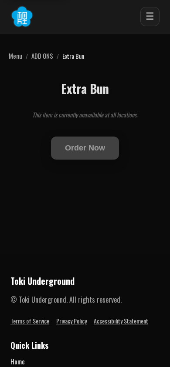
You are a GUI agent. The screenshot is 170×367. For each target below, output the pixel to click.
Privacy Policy (71, 320)
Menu (15, 55)
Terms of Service (29, 320)
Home (17, 361)
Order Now (85, 147)
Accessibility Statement (121, 320)
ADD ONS (42, 55)
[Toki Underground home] (22, 16)
